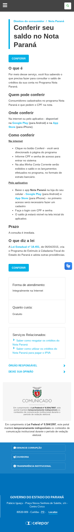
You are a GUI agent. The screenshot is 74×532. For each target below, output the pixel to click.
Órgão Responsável (23, 365)
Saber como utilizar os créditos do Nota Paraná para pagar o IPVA (35, 350)
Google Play (20, 122)
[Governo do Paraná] (37, 484)
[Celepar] (37, 523)
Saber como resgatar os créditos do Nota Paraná (36, 342)
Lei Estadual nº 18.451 (25, 246)
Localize (53, 512)
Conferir (19, 58)
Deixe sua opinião (21, 371)
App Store (21, 198)
